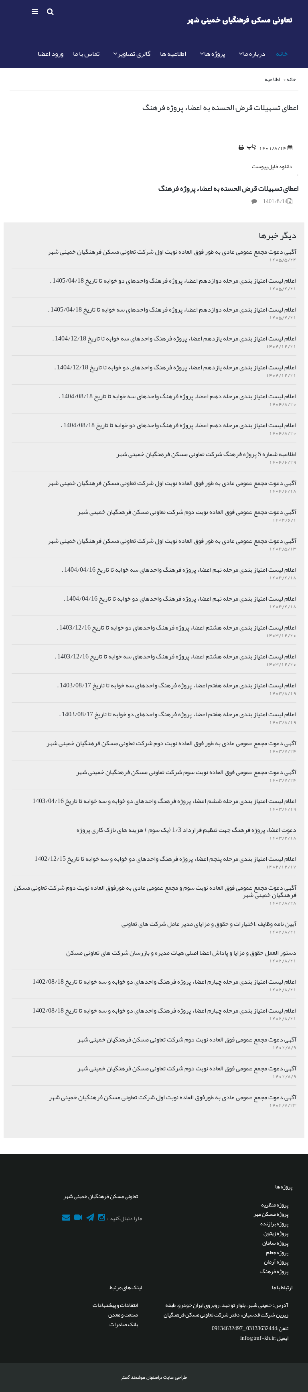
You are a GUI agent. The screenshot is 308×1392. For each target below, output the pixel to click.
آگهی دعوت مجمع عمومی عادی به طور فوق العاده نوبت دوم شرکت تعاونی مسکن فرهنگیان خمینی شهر (171, 743)
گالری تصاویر (134, 53)
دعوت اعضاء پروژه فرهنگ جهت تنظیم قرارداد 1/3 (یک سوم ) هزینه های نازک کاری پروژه (186, 829)
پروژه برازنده (274, 1223)
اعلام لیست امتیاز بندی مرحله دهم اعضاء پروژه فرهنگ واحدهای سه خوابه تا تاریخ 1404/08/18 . (177, 396)
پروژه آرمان (276, 1261)
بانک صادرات (123, 1324)
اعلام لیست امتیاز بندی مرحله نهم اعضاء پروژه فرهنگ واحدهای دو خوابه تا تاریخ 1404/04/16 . (179, 598)
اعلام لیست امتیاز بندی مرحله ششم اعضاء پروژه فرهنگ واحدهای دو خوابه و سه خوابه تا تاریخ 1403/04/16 (164, 801)
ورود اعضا (50, 53)
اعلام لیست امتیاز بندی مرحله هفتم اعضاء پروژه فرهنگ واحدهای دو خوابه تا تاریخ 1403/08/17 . (177, 714)
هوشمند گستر (133, 1377)
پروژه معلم (277, 1252)
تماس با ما (86, 53)
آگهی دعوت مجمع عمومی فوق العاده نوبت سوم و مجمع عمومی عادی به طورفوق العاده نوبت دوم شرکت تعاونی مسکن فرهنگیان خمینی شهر (155, 891)
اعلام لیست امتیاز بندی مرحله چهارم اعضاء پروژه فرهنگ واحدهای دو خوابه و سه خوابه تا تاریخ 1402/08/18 (164, 981)
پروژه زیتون (275, 1233)
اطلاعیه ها (173, 53)
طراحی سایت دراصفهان (166, 1377)
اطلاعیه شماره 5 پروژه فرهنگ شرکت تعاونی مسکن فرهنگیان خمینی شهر (206, 454)
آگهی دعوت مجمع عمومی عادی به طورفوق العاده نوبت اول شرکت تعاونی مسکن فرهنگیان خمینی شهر (172, 1097)
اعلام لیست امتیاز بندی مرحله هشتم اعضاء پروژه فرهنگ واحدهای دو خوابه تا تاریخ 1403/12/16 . (176, 627)
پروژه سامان (275, 1242)
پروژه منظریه (274, 1204)
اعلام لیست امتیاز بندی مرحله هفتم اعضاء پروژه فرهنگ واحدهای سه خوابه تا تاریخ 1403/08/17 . (176, 685)
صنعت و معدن (123, 1314)
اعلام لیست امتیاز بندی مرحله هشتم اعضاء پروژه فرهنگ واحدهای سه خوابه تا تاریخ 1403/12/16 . (175, 656)
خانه (282, 53)
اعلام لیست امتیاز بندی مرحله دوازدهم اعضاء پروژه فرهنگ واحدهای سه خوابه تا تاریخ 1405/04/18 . (172, 309)
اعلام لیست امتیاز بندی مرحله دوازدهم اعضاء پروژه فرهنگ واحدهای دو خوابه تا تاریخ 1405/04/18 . (173, 280)
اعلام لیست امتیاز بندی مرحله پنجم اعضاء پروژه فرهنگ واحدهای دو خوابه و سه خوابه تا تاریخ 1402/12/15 (165, 858)
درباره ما (254, 53)
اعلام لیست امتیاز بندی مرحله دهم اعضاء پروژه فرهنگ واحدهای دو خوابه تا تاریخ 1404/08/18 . (178, 425)
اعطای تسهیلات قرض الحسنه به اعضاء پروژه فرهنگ (228, 188)
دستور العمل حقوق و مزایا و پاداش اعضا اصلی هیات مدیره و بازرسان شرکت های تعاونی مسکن (181, 952)
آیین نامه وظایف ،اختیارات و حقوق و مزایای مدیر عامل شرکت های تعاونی (209, 923)
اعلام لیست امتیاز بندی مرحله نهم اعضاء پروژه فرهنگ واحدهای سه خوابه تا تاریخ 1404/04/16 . (178, 569)
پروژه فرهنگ (274, 1271)
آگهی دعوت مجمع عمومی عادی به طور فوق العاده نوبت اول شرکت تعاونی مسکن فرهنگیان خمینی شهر (172, 251)
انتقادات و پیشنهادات (115, 1304)
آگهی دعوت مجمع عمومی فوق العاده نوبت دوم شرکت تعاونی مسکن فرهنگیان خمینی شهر (186, 511)
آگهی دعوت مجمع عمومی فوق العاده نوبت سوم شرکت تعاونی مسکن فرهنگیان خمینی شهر (186, 772)
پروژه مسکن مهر (270, 1213)
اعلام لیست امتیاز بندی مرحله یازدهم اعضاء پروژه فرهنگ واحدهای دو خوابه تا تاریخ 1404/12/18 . (175, 367)
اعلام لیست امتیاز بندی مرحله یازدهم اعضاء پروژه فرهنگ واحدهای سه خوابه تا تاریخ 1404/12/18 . (174, 338)
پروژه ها (214, 53)
